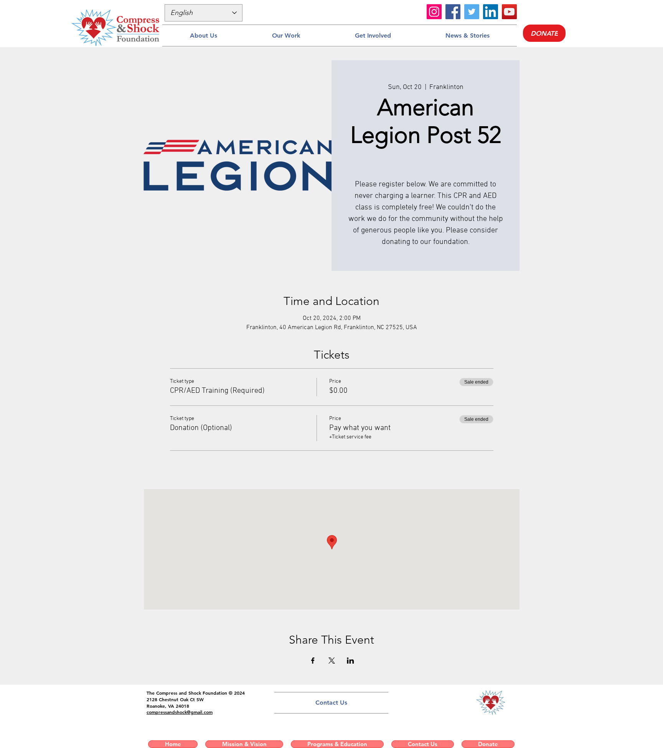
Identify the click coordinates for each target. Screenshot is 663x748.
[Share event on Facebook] (313, 660)
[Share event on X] (331, 660)
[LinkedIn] (490, 11)
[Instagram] (434, 11)
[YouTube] (509, 11)
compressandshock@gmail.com (180, 712)
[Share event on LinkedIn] (350, 660)
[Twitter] (471, 11)
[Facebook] (452, 11)
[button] (203, 35)
